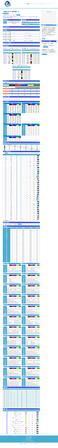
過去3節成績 (11, 16)
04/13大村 (7, 422)
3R (5, 61)
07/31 (5, 159)
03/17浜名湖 (7, 418)
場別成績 (4, 17)
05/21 (5, 186)
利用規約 (25, 443)
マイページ (53, 3)
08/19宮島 (7, 433)
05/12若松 (7, 423)
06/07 (5, 180)
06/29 (5, 169)
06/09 (5, 178)
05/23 (5, 184)
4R (5, 58)
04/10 (5, 201)
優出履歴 (10, 17)
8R (5, 60)
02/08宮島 (7, 414)
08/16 (5, 157)
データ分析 (31, 3)
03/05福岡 (7, 416)
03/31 (5, 205)
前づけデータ (25, 16)
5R (24, 53)
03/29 (5, 209)
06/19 (5, 173)
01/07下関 (7, 412)
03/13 (5, 215)
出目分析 (34, 3)
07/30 (5, 161)
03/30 (5, 207)
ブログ (50, 3)
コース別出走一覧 (30, 16)
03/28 (5, 211)
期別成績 (7, 17)
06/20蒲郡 (7, 427)
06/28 (5, 171)
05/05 (5, 190)
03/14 (5, 213)
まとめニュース (47, 3)
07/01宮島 (7, 429)
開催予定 (41, 3)
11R (24, 54)
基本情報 (4, 16)
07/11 (5, 165)
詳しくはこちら (44, 54)
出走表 (25, 3)
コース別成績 (20, 16)
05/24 (5, 182)
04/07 (5, 203)
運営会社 (21, 443)
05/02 (5, 192)
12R (5, 54)
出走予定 (7, 16)
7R (24, 59)
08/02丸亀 (7, 431)
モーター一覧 (37, 3)
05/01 (5, 194)
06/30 (5, 167)
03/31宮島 (7, 420)
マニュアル (26, 440)
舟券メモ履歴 (35, 16)
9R (24, 58)
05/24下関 (7, 425)
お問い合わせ (31, 440)
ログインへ (19, 224)
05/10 (5, 188)
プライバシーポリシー (30, 443)
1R (24, 61)
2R (5, 53)
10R (5, 62)
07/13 (5, 163)
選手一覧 (28, 3)
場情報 (43, 3)
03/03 (5, 217)
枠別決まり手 (16, 16)
